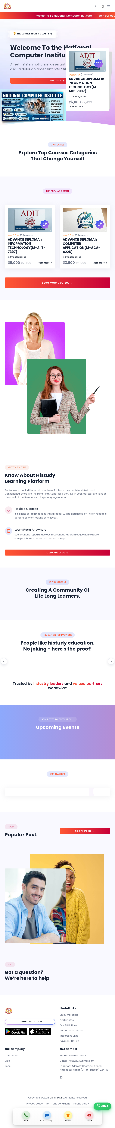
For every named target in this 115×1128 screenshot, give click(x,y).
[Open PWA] (103, 6)
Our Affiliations (68, 1025)
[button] (45, 117)
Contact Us (11, 1055)
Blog (7, 1061)
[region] (57, 661)
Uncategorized (79, 96)
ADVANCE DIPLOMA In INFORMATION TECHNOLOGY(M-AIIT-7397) (86, 85)
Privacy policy (34, 1103)
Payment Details (69, 1041)
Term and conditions (58, 1103)
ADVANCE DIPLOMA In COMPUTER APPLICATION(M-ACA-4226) (81, 245)
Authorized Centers (71, 1030)
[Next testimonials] (111, 661)
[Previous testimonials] (4, 661)
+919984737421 (77, 1055)
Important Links (69, 1036)
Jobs (7, 1066)
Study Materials (69, 1015)
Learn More (75, 106)
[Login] (96, 6)
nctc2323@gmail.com (81, 1061)
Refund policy (81, 1103)
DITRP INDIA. (57, 1097)
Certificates (67, 1020)
